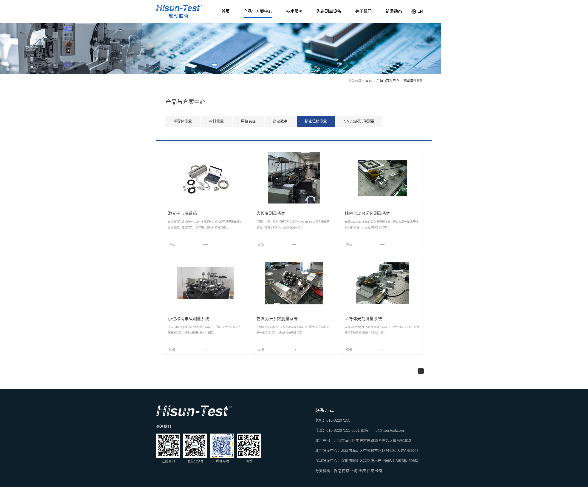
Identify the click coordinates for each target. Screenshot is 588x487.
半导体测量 (182, 121)
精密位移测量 (316, 121)
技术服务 (294, 11)
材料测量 (216, 121)
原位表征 (248, 121)
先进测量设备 (329, 11)
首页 (225, 11)
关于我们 (363, 11)
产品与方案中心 (257, 11)
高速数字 (280, 121)
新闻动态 (393, 11)
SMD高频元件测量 (359, 121)
